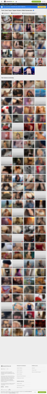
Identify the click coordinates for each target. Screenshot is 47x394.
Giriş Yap (43, 1)
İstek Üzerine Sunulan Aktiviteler (29, 13)
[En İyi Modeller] (16, 1)
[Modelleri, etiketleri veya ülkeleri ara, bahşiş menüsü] (45, 4)
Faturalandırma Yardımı (20, 385)
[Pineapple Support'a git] (9, 390)
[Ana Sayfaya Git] (9, 1)
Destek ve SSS (19, 383)
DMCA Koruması (19, 387)
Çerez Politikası (12, 392)
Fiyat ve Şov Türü (16, 13)
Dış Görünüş (6, 13)
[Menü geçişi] (1, 1)
